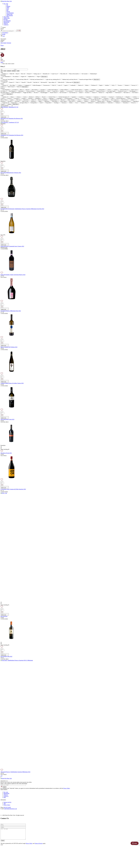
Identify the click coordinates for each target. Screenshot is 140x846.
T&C (5, 803)
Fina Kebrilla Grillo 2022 (6, 656)
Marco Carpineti (90, 91)
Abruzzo (5, 85)
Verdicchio (110, 102)
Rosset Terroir (54, 92)
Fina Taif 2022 (4, 616)
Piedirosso (34, 101)
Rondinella (116, 101)
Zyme (4, 94)
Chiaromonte (102, 89)
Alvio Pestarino (6, 89)
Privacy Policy (66, 788)
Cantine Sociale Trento (77, 89)
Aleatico (18, 97)
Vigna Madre (109, 92)
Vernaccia (134, 102)
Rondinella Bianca (126, 101)
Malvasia (19, 99)
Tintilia (71, 102)
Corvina (9, 98)
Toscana (120, 85)
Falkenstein (21, 91)
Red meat (44, 82)
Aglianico (5, 97)
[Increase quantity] (2, 114)
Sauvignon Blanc (24, 102)
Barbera (31, 97)
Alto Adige (12, 85)
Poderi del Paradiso (16, 92)
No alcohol (16, 76)
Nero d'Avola (125, 99)
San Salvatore (73, 92)
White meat (69, 82)
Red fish (36, 82)
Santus (81, 92)
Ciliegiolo (128, 97)
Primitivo (80, 101)
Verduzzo (118, 102)
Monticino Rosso (100, 91)
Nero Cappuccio (115, 99)
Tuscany (134, 85)
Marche (80, 85)
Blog (5, 797)
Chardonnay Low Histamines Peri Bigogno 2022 (12, 135)
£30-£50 (13, 70)
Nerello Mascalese (95, 99)
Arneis (25, 97)
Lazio (60, 85)
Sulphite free (31, 76)
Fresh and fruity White (22, 79)
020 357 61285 (7, 807)
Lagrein (12, 99)
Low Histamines (6, 76)
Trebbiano (90, 102)
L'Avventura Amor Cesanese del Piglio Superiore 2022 (13, 489)
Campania (27, 85)
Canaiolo (81, 97)
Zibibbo (9, 104)
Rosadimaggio (44, 92)
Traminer (83, 102)
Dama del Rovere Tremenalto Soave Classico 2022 (12, 246)
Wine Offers (6, 16)
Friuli (54, 85)
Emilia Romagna (37, 85)
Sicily (113, 85)
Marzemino (26, 99)
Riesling (109, 101)
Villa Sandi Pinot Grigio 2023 (7, 419)
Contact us (6, 24)
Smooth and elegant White (86, 79)
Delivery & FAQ (7, 802)
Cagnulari (74, 97)
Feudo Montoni (41, 91)
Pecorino (10, 101)
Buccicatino (35, 89)
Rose (7, 9)
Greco (90, 98)
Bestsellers (46, 73)
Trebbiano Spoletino (100, 102)
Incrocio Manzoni (121, 98)
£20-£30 (9, 70)
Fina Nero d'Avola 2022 (6, 453)
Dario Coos (134, 89)
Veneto (19, 86)
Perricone (17, 101)
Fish (18, 82)
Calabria (20, 85)
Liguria (66, 85)
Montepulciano (54, 99)
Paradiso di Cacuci (123, 91)
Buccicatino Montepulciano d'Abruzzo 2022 (11, 172)
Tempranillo (48, 102)
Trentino (127, 85)
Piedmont (94, 85)
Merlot (33, 99)
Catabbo (86, 89)
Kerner (129, 98)
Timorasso (64, 102)
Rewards (6, 19)
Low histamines (10, 12)
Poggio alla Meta (27, 92)
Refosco (93, 101)
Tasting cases (9, 14)
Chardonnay (119, 97)
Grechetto (84, 98)
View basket (3, 42)
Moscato (63, 99)
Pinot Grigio (63, 101)
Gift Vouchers (9, 15)
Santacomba (14, 102)
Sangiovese (5, 102)
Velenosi (101, 92)
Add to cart (3, 117)
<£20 (5, 70)
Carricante (104, 97)
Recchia (36, 92)
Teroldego (57, 102)
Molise (87, 85)
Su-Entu (87, 92)
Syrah (41, 102)
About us (6, 23)
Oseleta (132, 99)
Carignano (96, 97)
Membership (6, 22)
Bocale (27, 89)
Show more (44, 76)
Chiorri (109, 89)
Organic (23, 76)
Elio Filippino (12, 91)
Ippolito (62, 91)
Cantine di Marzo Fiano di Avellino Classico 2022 (12, 383)
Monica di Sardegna (43, 99)
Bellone (37, 97)
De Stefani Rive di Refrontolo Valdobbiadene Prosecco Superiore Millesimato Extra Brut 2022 (22, 208)
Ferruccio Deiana (31, 91)
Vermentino (125, 102)
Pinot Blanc (55, 101)
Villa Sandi (126, 92)
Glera (77, 98)
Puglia (101, 85)
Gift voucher (85, 73)
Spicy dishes (52, 82)
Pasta (23, 82)
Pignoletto (47, 101)
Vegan (39, 76)
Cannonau (88, 97)
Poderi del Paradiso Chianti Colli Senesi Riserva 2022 (13, 274)
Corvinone (16, 98)
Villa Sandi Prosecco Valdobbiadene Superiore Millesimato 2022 (15, 771)
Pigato (40, 101)
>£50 (18, 70)
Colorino (135, 97)
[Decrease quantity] (2, 111)
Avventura (15, 89)
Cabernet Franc (52, 97)
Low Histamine (7, 20)
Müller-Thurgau (71, 99)
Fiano (45, 98)
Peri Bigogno (133, 91)
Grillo (113, 98)
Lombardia (73, 85)
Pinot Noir (72, 101)
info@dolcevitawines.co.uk (10, 808)
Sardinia (107, 85)
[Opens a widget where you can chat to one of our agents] (135, 843)
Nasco (80, 99)
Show (2, 62)
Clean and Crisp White (8, 79)
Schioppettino (34, 102)
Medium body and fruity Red (70, 79)
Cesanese (111, 97)
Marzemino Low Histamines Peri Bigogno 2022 (12, 118)
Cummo (115, 89)
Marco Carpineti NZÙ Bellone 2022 (9, 347)
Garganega (59, 98)
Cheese (4, 82)
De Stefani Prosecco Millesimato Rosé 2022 (11, 310)
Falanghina (38, 98)
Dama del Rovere (125, 89)
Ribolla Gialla (101, 101)
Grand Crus (54, 73)
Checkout (9, 42)
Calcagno (43, 89)
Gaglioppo (51, 98)
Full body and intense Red (37, 79)
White (7, 7)
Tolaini (94, 92)
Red (7, 10)
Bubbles (8, 6)
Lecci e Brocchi (79, 91)
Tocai (77, 102)
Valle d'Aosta (11, 86)
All (7, 5)
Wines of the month (74, 73)
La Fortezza (69, 91)
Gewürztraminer (68, 98)
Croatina (24, 98)
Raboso (86, 101)
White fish (61, 82)
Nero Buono (105, 99)
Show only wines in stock (8, 63)
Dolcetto (30, 98)
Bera (22, 89)
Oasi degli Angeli (111, 91)
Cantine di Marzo (64, 89)
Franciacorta (46, 85)
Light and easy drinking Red (53, 79)
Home (2, 45)
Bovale (44, 97)
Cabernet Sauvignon (63, 97)
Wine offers (63, 73)
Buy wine (6, 3)
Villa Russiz (118, 92)
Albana (12, 97)
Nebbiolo (86, 99)
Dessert (8, 11)
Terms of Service (39, 843)
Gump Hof (55, 91)
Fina (49, 91)
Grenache (106, 98)
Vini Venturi (135, 92)
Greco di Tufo (98, 98)
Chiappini (94, 89)
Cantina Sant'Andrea (52, 89)
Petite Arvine (25, 101)
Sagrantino (136, 101)
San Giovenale (63, 92)
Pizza (29, 82)
